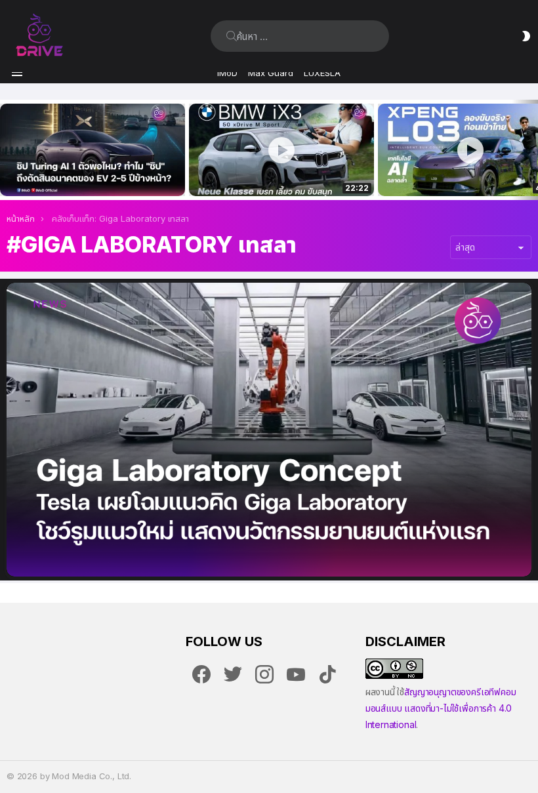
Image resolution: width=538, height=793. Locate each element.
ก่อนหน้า (6, 150)
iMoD (227, 73)
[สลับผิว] (526, 36)
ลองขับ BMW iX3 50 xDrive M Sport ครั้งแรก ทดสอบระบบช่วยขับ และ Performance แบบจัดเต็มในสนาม (273, 172)
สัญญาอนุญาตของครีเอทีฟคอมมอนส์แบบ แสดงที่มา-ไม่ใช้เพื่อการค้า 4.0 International (440, 708)
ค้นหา (231, 36)
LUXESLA (322, 73)
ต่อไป (531, 150)
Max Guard (270, 73)
